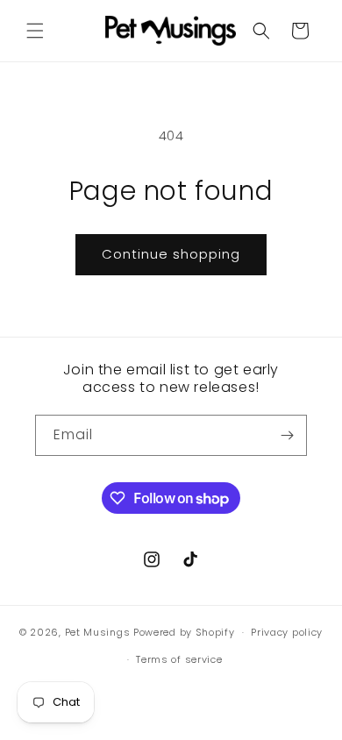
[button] (35, 30)
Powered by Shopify (184, 632)
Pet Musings (98, 632)
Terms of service (179, 659)
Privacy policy (287, 632)
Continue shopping (171, 254)
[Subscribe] (286, 435)
